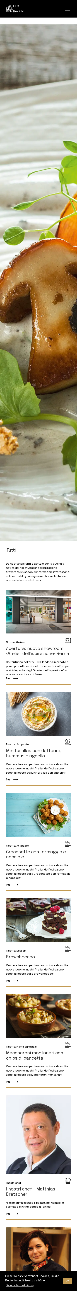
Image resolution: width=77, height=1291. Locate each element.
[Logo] (15, 9)
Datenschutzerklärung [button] (20, 1285)
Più (8, 678)
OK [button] (67, 1280)
